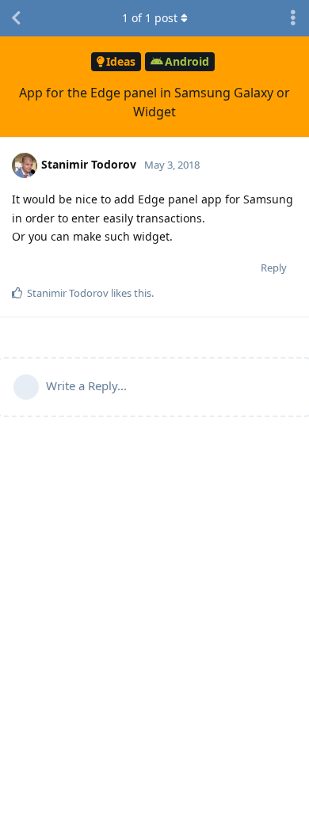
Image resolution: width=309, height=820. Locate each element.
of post (149, 17)
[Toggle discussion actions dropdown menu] (293, 18)
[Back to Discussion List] (16, 18)
